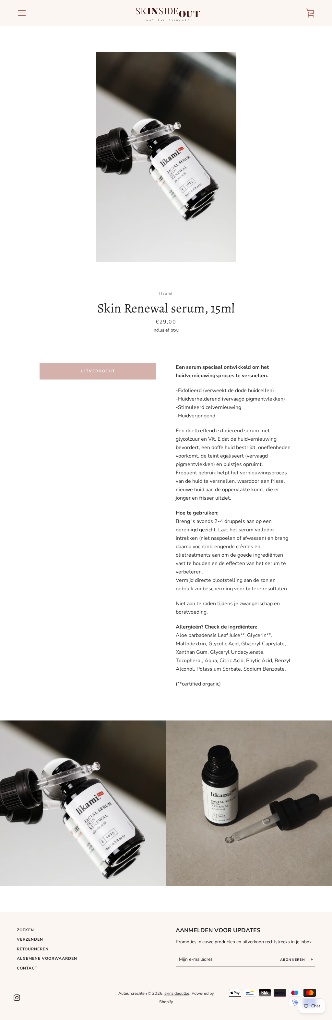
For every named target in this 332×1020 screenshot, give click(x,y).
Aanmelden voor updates (218, 930)
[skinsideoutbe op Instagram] (17, 997)
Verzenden (30, 939)
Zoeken (25, 930)
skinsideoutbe (176, 993)
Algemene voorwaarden (47, 958)
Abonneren (293, 960)
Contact (27, 968)
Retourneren (33, 949)
